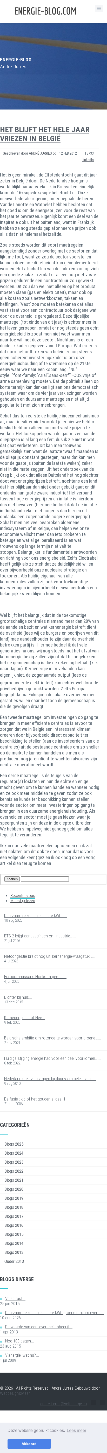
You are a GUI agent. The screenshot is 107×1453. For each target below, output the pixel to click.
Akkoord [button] (29, 1444)
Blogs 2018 (13, 1207)
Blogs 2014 (13, 1243)
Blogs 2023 (13, 1162)
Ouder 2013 (14, 1261)
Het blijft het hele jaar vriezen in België (44, 134)
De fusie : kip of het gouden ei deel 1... (36, 1099)
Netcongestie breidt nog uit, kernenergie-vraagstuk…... (49, 956)
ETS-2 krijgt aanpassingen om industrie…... (40, 935)
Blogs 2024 (13, 1153)
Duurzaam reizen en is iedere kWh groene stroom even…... (54, 1312)
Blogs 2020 (13, 1189)
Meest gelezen (22, 900)
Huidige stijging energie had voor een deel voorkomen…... (52, 1058)
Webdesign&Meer (15, 1393)
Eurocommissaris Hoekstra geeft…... (35, 976)
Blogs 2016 (13, 1225)
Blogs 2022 (13, 1171)
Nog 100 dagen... (19, 1340)
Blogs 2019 (13, 1198)
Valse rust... (15, 1298)
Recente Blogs (22, 895)
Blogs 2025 (13, 1144)
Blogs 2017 (13, 1216)
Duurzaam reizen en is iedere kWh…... (35, 915)
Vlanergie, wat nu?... (22, 1355)
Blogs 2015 (13, 1234)
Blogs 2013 (13, 1252)
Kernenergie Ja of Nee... (24, 1017)
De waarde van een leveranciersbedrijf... (38, 1326)
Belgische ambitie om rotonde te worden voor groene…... (52, 1037)
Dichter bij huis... (18, 997)
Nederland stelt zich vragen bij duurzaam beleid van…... (50, 1078)
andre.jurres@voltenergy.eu (63, 1403)
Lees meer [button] (76, 1430)
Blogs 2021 (13, 1180)
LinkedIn (88, 160)
